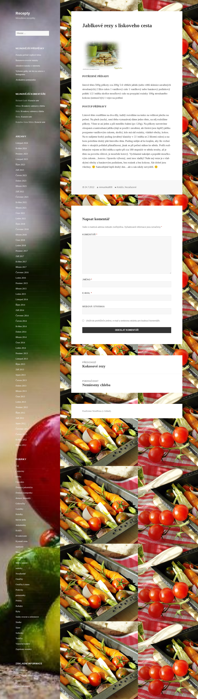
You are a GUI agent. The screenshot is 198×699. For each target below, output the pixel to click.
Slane (18, 627)
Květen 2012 (21, 439)
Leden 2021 (21, 218)
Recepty (23, 13)
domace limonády (23, 498)
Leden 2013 (21, 402)
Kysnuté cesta (21, 541)
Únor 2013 (20, 396)
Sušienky (19, 633)
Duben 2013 (21, 386)
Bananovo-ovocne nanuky (27, 60)
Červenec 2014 (22, 315)
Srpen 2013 (20, 375)
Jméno (87, 279)
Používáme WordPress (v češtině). (96, 411)
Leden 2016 (21, 278)
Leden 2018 (21, 245)
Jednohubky (21, 525)
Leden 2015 (21, 294)
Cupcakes (20, 482)
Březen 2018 (21, 235)
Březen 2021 (21, 208)
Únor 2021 (20, 213)
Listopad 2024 (22, 143)
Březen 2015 (21, 288)
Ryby (18, 611)
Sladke (18, 622)
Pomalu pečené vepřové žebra (28, 55)
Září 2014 (20, 310)
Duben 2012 (21, 445)
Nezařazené (21, 574)
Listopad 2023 (22, 159)
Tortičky (19, 638)
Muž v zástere (21, 563)
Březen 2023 (21, 186)
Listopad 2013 (22, 359)
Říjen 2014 (20, 305)
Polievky (19, 590)
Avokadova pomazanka (26, 80)
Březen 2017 (21, 267)
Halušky (19, 514)
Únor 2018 (20, 240)
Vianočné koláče (23, 644)
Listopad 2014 (22, 299)
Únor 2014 (20, 342)
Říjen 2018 (20, 224)
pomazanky (20, 595)
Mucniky (19, 557)
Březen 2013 (21, 391)
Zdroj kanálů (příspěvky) (26, 675)
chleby (18, 476)
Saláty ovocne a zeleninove (27, 617)
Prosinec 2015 (22, 283)
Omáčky (19, 579)
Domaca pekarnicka (24, 487)
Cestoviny (20, 471)
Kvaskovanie (21, 536)
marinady (20, 547)
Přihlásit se (20, 670)
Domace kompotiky (24, 493)
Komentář (89, 234)
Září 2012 (20, 418)
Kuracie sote (33, 100)
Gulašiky (19, 509)
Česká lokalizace (23, 686)
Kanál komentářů (23, 681)
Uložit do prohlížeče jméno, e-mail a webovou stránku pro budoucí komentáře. (123, 321)
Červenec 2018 (22, 229)
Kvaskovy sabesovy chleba (33, 106)
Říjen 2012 (20, 413)
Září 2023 (20, 170)
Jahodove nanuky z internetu (28, 66)
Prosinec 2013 (22, 353)
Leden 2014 (21, 348)
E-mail (87, 293)
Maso (18, 552)
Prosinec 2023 (22, 154)
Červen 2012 (21, 434)
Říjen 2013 (20, 364)
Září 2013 (20, 369)
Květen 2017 (21, 262)
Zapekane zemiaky (24, 649)
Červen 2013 (21, 380)
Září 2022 (20, 191)
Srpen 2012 (20, 423)
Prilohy (19, 600)
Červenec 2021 (22, 197)
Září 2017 (20, 256)
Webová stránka (93, 306)
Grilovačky (20, 503)
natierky (19, 568)
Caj (17, 466)
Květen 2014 (21, 326)
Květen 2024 (21, 148)
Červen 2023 (21, 175)
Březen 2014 (21, 337)
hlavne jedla (21, 520)
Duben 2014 (21, 332)
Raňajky (19, 606)
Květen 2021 (21, 202)
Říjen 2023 (20, 164)
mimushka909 (105, 187)
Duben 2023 (21, 181)
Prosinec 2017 (22, 251)
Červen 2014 (21, 321)
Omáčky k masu (22, 584)
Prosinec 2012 (22, 407)
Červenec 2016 (22, 272)
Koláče (19, 530)
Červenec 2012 (22, 429)
